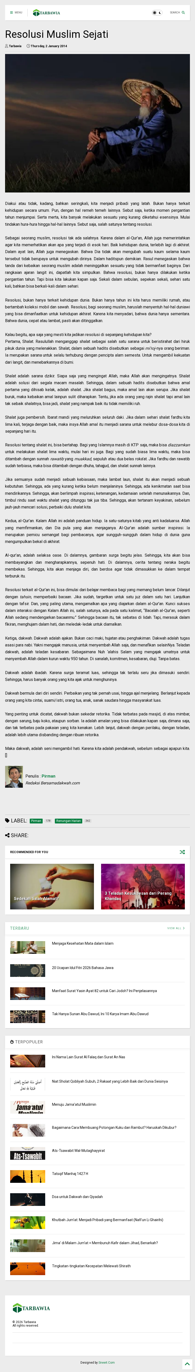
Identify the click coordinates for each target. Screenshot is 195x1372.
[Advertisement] (97, 800)
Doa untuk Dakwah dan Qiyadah (77, 1197)
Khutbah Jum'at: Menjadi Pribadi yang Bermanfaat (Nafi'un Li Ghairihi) (107, 1220)
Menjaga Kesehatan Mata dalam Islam (82, 943)
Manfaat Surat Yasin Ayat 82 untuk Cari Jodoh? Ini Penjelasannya (104, 991)
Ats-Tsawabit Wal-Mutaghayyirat (78, 1151)
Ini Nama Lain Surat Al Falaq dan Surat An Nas (88, 1057)
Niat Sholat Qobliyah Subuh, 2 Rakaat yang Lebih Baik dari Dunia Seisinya (110, 1081)
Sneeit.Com (107, 1362)
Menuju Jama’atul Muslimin (74, 1104)
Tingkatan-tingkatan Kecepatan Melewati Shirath (91, 1266)
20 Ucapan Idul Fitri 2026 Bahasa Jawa (82, 968)
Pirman (48, 776)
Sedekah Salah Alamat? (36, 898)
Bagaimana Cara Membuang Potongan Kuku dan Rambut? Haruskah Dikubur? (114, 1127)
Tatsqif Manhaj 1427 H (70, 1174)
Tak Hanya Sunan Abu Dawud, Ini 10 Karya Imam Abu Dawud (100, 1014)
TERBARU (19, 928)
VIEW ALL (175, 928)
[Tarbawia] (46, 14)
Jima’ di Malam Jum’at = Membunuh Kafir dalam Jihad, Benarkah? (105, 1243)
